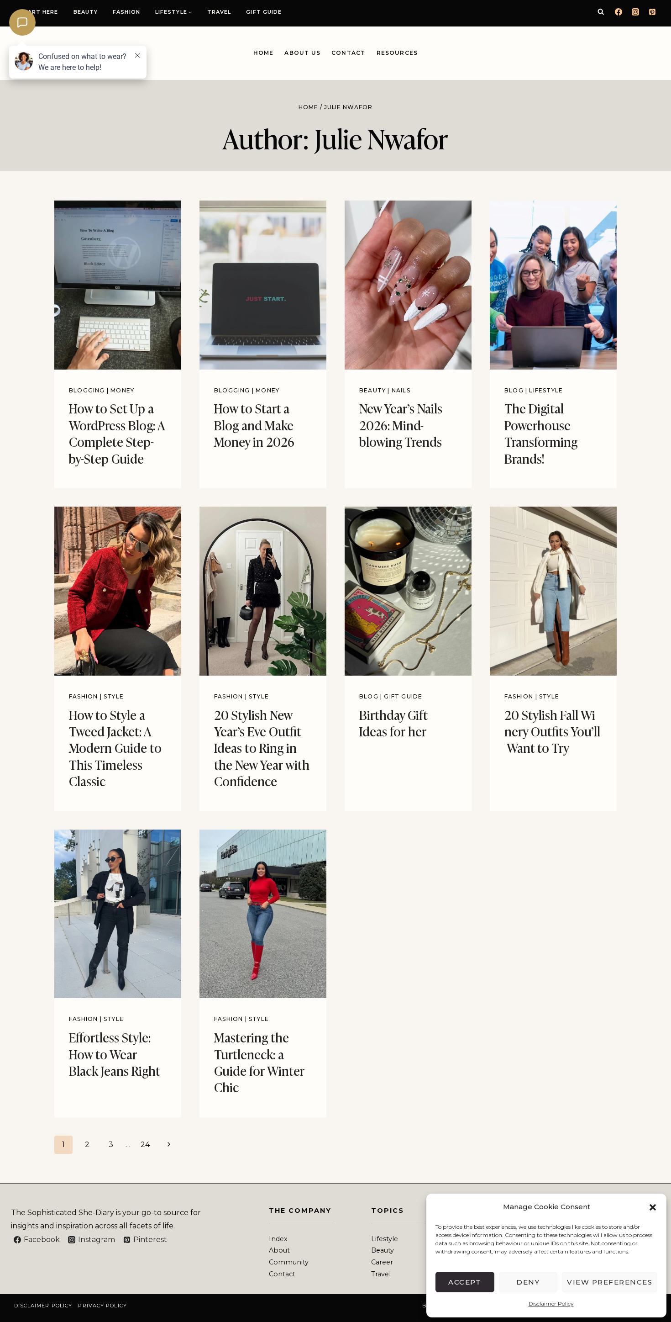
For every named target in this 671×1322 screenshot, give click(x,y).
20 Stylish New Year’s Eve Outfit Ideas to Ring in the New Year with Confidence (261, 747)
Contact (348, 52)
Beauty (85, 12)
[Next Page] (169, 1145)
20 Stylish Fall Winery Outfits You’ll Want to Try (552, 731)
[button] (652, 1207)
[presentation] (117, 285)
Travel (219, 12)
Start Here (38, 12)
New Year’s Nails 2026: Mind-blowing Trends (400, 424)
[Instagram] (635, 12)
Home (263, 52)
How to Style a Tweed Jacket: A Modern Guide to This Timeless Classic (115, 747)
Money (122, 390)
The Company (300, 1210)
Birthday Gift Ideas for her (393, 722)
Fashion (126, 12)
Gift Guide (264, 12)
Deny (528, 1282)
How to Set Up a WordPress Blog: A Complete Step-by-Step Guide (117, 432)
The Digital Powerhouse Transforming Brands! (540, 432)
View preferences (609, 1282)
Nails (401, 390)
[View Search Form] (601, 12)
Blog (514, 390)
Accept (464, 1282)
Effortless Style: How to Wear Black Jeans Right (114, 1053)
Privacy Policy (102, 1305)
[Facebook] (618, 12)
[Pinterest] (652, 12)
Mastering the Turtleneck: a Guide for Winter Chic (259, 1061)
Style (114, 696)
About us (302, 52)
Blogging (87, 390)
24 (145, 1144)
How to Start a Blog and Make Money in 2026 (254, 424)
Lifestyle (546, 390)
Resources (397, 52)
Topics (387, 1210)
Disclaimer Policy (551, 1303)
